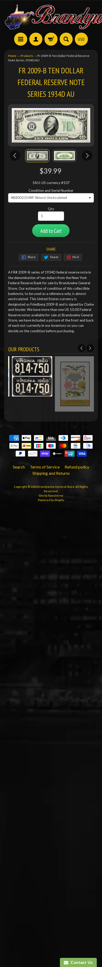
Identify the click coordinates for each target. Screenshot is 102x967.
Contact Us (80, 962)
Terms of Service (45, 466)
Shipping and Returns (51, 473)
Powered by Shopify (51, 500)
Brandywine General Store (55, 486)
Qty (51, 209)
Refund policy (77, 466)
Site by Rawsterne (51, 495)
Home (12, 55)
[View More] (29, 393)
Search (19, 466)
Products (27, 55)
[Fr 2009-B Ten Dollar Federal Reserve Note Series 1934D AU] (37, 155)
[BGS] (20, 39)
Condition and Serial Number (51, 190)
